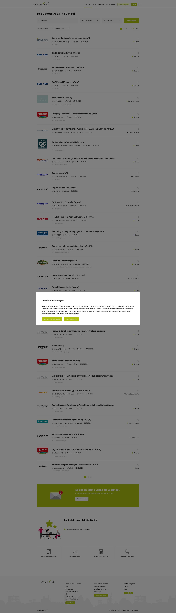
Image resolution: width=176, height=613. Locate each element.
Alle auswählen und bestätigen (52, 319)
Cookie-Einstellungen (71, 319)
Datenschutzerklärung (72, 314)
